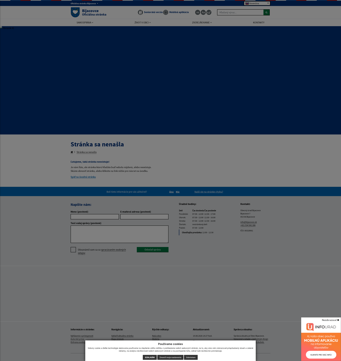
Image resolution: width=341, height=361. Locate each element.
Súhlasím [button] (150, 357)
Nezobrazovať (329, 320)
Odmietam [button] (191, 357)
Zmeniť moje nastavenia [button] (170, 357)
